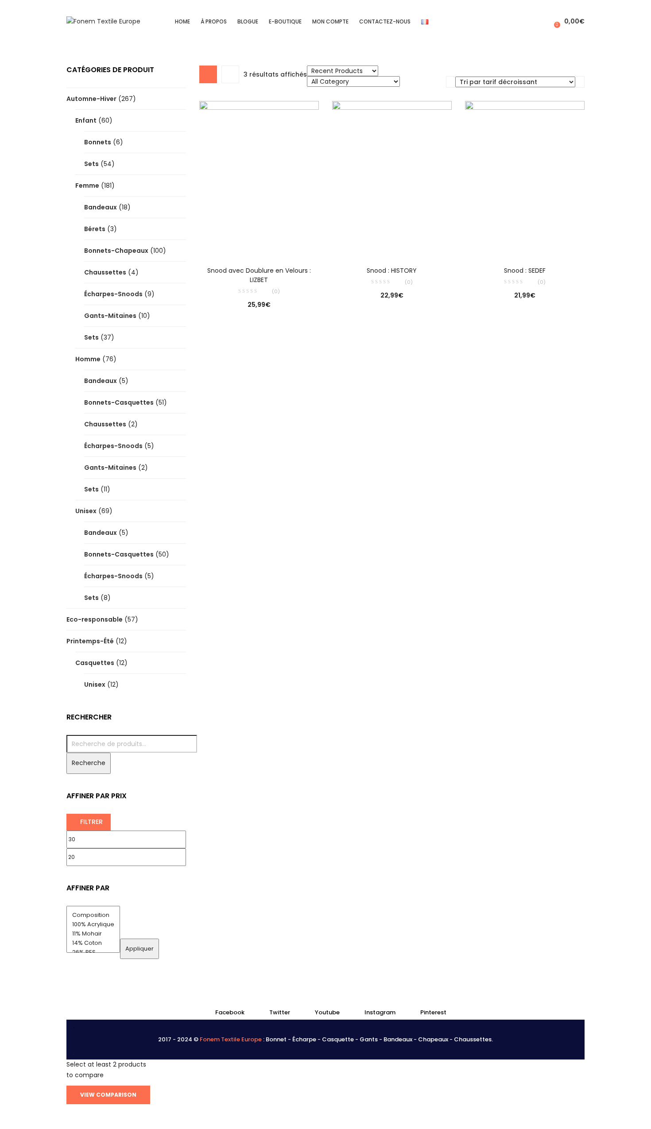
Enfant (86, 120)
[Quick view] (241, 242)
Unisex (86, 511)
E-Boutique (285, 21)
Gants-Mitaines (110, 315)
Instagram (379, 1012)
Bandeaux (100, 207)
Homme (88, 359)
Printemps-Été (90, 641)
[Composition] (93, 915)
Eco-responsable (94, 619)
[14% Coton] (93, 943)
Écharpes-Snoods (113, 294)
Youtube (327, 1012)
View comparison (108, 1094)
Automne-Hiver (91, 98)
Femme (87, 185)
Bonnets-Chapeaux (116, 250)
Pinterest (433, 1012)
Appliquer (139, 948)
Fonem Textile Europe (231, 1039)
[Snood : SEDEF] (525, 177)
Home (182, 21)
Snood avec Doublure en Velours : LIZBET (259, 275)
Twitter (279, 1012)
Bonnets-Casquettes (119, 402)
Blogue (247, 21)
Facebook (229, 1012)
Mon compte (330, 21)
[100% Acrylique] (93, 924)
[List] (230, 74)
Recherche (88, 762)
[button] (568, 21)
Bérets (94, 228)
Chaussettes (105, 272)
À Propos (214, 21)
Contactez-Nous (385, 21)
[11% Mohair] (93, 934)
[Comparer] (259, 242)
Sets (91, 163)
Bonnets (97, 142)
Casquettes (94, 662)
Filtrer (91, 821)
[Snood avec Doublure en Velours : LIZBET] (259, 177)
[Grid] (208, 74)
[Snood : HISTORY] (392, 177)
